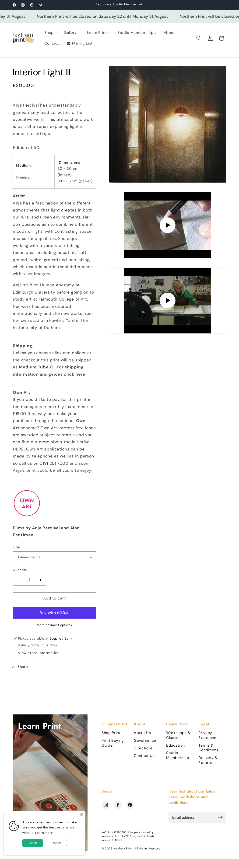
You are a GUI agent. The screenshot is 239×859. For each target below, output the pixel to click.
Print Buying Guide (113, 743)
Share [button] (23, 666)
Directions (143, 748)
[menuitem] (50, 33)
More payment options (54, 625)
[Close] (82, 814)
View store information (39, 653)
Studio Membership (177, 755)
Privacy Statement (208, 735)
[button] (198, 38)
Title (16, 547)
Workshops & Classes (178, 735)
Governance (145, 740)
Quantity (20, 570)
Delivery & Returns (208, 760)
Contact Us (144, 755)
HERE (18, 449)
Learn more (44, 833)
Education (175, 745)
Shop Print (111, 733)
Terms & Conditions (208, 748)
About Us (142, 733)
